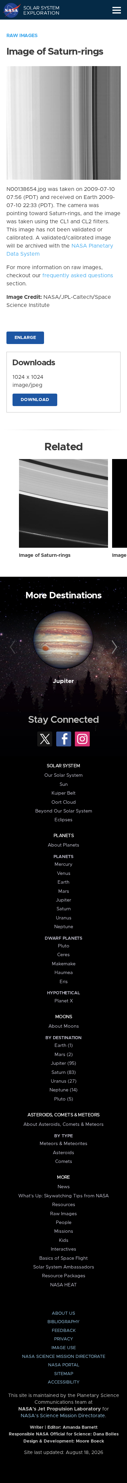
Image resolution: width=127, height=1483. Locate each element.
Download (35, 400)
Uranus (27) (64, 1081)
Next (113, 647)
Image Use (63, 1348)
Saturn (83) (63, 1072)
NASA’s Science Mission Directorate (63, 1416)
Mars (63, 891)
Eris (64, 981)
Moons (63, 1017)
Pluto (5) (63, 1099)
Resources (63, 1204)
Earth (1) (64, 1045)
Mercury (63, 864)
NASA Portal (63, 1365)
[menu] (116, 10)
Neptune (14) (63, 1090)
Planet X (64, 1001)
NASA (9, 10)
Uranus (63, 918)
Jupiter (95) (63, 1063)
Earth (63, 882)
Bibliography (63, 1322)
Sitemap (63, 1374)
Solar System (63, 766)
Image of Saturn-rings (44, 555)
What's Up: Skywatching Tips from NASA (63, 1196)
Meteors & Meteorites (63, 1143)
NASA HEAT (63, 1285)
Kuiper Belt (63, 793)
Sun (64, 784)
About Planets (63, 845)
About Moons (63, 1026)
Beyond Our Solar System (63, 811)
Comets (63, 1161)
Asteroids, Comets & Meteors (63, 1115)
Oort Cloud (63, 802)
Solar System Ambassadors (63, 1267)
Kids (63, 1240)
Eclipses (63, 820)
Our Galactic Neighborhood (37, 25)
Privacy (63, 1339)
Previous (13, 647)
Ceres (63, 954)
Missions (63, 1231)
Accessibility (64, 1382)
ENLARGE (25, 338)
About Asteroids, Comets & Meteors (63, 1124)
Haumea (64, 972)
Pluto (63, 946)
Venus (63, 873)
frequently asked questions (77, 275)
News (64, 1187)
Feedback (64, 1331)
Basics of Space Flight (63, 1258)
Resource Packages (63, 1276)
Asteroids (63, 1152)
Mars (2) (64, 1054)
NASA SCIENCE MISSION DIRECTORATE (63, 1356)
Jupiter (63, 681)
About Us (63, 1313)
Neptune (63, 926)
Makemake (64, 964)
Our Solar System (63, 775)
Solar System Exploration (37, 10)
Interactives (63, 1249)
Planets (63, 835)
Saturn (64, 909)
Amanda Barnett (80, 1427)
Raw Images (22, 35)
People (63, 1222)
